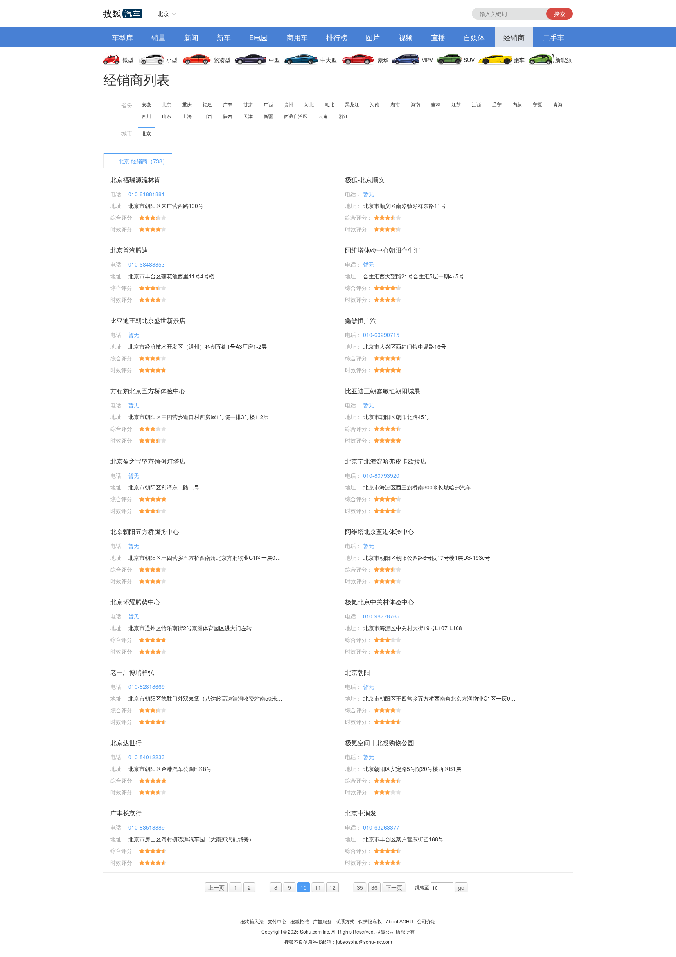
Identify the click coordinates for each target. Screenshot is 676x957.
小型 (171, 60)
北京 (163, 13)
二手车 (553, 37)
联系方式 (345, 921)
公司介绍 (426, 921)
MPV (427, 60)
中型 (274, 60)
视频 (406, 37)
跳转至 (422, 887)
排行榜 (336, 37)
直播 (438, 37)
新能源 (563, 60)
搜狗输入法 (252, 921)
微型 (127, 60)
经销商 (514, 37)
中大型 (328, 60)
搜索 (559, 14)
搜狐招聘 (299, 921)
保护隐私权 (370, 921)
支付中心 (277, 921)
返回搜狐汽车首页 (122, 14)
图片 (373, 37)
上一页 (216, 887)
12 (332, 887)
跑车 (519, 60)
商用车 (297, 37)
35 (360, 887)
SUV (469, 60)
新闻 (191, 37)
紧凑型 (222, 60)
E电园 (258, 37)
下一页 (394, 887)
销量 (158, 37)
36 (374, 887)
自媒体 (474, 37)
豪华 (383, 60)
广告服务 (322, 921)
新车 (224, 37)
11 (318, 887)
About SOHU (399, 921)
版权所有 (405, 931)
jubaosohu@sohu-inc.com (364, 941)
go (461, 887)
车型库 (122, 37)
